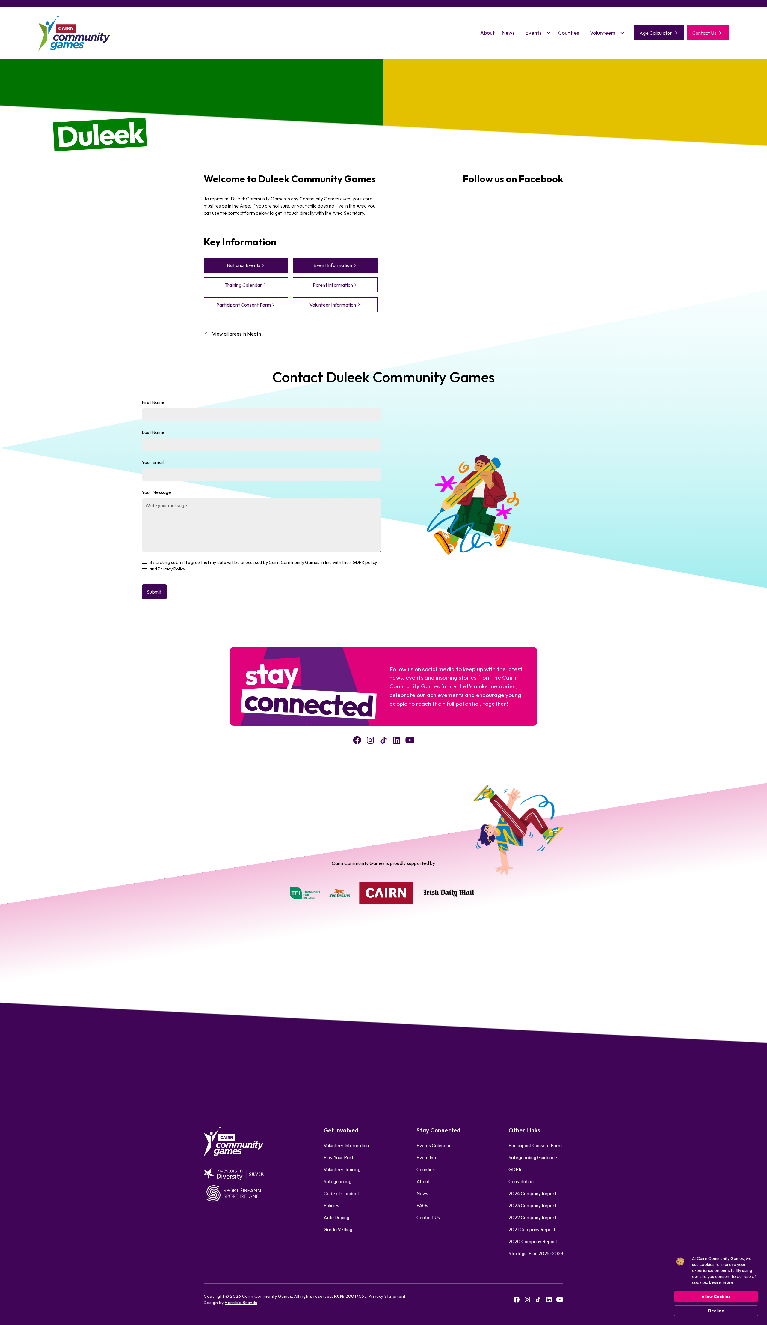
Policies (331, 1205)
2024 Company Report (532, 1193)
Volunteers (602, 32)
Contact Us (428, 1217)
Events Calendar (433, 1145)
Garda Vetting (338, 1229)
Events (534, 32)
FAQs (422, 1205)
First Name (153, 402)
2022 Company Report (532, 1217)
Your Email (153, 462)
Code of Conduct (341, 1193)
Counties (568, 32)
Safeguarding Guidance (532, 1157)
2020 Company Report (532, 1241)
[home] (74, 33)
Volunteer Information (346, 1145)
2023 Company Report (532, 1205)
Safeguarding (337, 1181)
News (508, 32)
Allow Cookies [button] (716, 1296)
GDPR (515, 1169)
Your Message (156, 492)
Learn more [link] (721, 1282)
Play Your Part (338, 1157)
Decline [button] (716, 1310)
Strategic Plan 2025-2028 (535, 1253)
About (487, 32)
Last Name (153, 432)
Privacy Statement (387, 1296)
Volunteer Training (342, 1169)
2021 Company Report (531, 1229)
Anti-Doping (336, 1217)
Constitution (521, 1181)
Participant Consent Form (535, 1145)
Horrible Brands (241, 1302)
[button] (536, 33)
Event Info (427, 1157)
